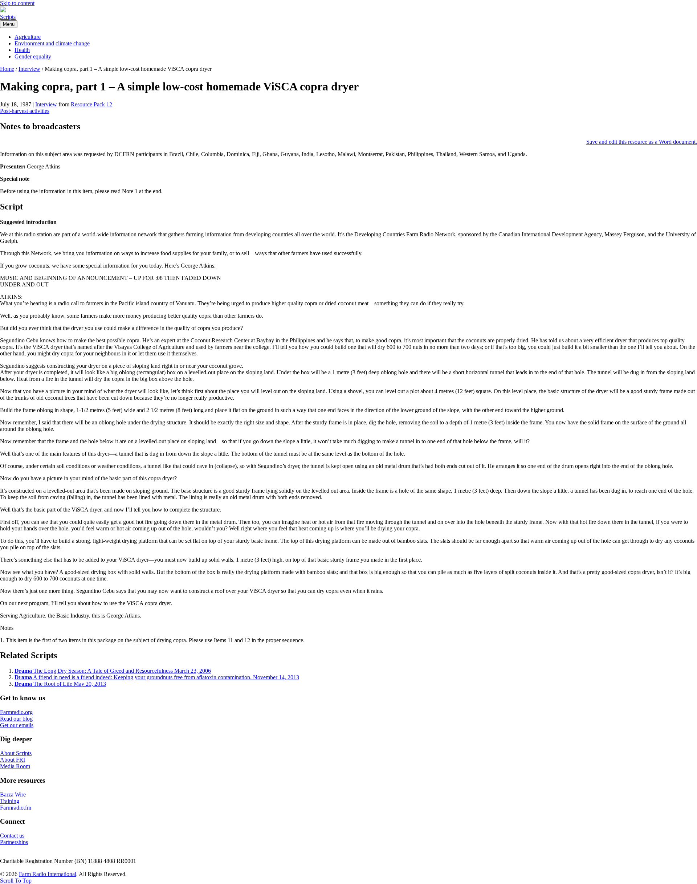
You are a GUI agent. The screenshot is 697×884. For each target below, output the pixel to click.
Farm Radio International (47, 874)
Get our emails (16, 725)
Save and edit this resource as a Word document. (641, 142)
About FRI (12, 760)
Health (22, 50)
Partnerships (14, 842)
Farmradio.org (16, 712)
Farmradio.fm (15, 807)
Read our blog (16, 719)
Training (9, 801)
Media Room (15, 766)
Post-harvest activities (24, 111)
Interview (29, 69)
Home (7, 69)
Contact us (12, 835)
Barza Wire (13, 794)
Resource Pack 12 (91, 104)
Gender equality (33, 56)
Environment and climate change (52, 43)
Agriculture (28, 37)
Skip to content (17, 3)
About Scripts (16, 753)
